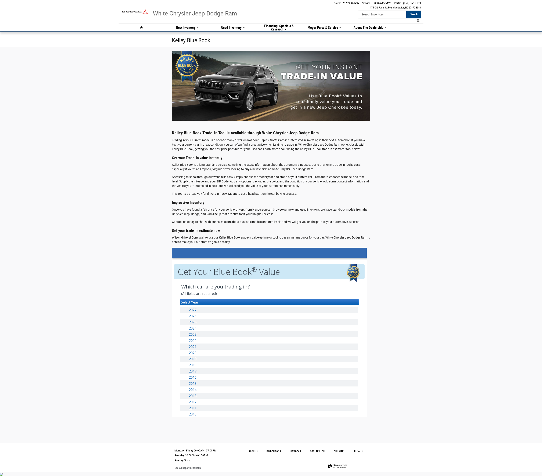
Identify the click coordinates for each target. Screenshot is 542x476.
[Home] (135, 9)
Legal (357, 451)
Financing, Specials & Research (279, 27)
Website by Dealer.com (337, 466)
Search (414, 14)
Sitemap (339, 451)
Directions (273, 451)
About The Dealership (368, 27)
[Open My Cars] (417, 20)
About (252, 451)
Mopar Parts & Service (323, 27)
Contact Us (317, 451)
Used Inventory (231, 27)
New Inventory (185, 27)
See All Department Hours (188, 467)
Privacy (294, 451)
